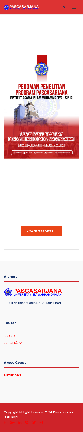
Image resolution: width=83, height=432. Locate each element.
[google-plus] (12, 422)
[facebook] (5, 422)
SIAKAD (9, 336)
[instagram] (41, 422)
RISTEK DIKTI (13, 375)
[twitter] (34, 422)
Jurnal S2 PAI (13, 342)
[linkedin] (19, 422)
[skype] (26, 422)
